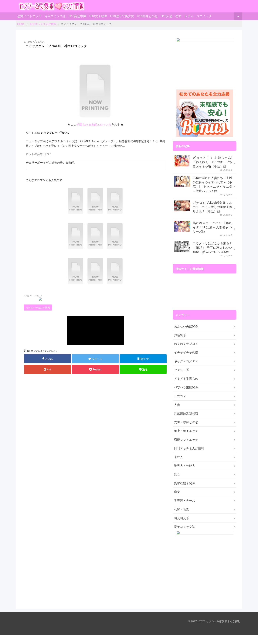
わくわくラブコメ (186, 344)
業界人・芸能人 (184, 466)
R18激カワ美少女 (122, 16)
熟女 (177, 474)
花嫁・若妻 (181, 509)
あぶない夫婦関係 (186, 326)
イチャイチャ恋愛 (186, 352)
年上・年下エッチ (186, 431)
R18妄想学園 (77, 16)
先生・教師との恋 (186, 422)
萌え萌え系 (181, 518)
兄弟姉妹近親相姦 (186, 413)
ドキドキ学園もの (186, 378)
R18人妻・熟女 (171, 16)
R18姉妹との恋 (147, 16)
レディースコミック (198, 16)
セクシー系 (181, 370)
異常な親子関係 (184, 483)
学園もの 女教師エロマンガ (93, 124)
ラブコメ (180, 396)
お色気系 (180, 335)
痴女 (177, 492)
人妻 (177, 405)
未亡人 (178, 457)
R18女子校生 (98, 16)
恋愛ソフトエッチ (29, 16)
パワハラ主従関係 (186, 387)
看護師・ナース (184, 500)
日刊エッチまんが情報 (37, 307)
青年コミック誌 (55, 16)
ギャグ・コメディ (186, 361)
